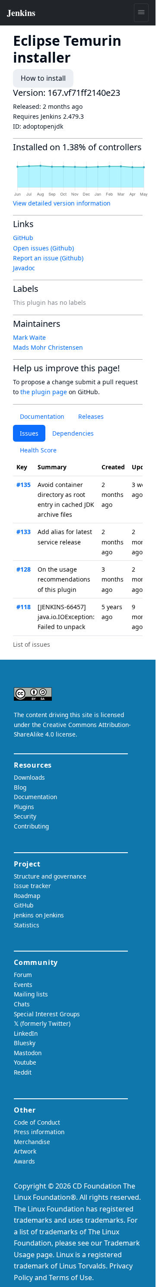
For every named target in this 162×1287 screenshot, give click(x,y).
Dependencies (73, 433)
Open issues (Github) (43, 248)
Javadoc (24, 268)
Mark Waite (29, 337)
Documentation (42, 416)
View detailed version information (62, 203)
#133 (23, 532)
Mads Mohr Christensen (48, 347)
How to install (43, 78)
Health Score (38, 450)
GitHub (23, 238)
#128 (23, 569)
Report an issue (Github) (48, 258)
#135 (23, 485)
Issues (29, 433)
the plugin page (43, 392)
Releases (91, 416)
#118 (23, 607)
